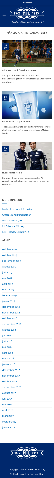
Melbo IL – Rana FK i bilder (17, 209)
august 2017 (9, 393)
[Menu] (4, 16)
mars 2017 (8, 415)
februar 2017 (9, 421)
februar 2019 (9, 295)
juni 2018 (7, 341)
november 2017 (11, 375)
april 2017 (7, 410)
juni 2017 (7, 398)
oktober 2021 (9, 249)
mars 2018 (8, 358)
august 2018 (9, 329)
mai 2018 (7, 347)
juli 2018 (6, 335)
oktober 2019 (9, 255)
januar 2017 (8, 427)
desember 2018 (11, 306)
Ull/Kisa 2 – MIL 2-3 (13, 226)
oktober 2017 (9, 381)
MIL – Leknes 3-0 (12, 220)
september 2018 (11, 324)
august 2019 (9, 266)
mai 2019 (7, 278)
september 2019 (11, 260)
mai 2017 (7, 404)
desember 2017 (11, 370)
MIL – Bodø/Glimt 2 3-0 (15, 232)
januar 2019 (8, 301)
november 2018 (11, 312)
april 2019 (7, 284)
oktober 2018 (9, 318)
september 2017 (11, 387)
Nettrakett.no (37, 474)
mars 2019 (8, 289)
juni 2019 (7, 272)
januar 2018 (8, 364)
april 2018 (7, 352)
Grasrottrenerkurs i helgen (16, 214)
